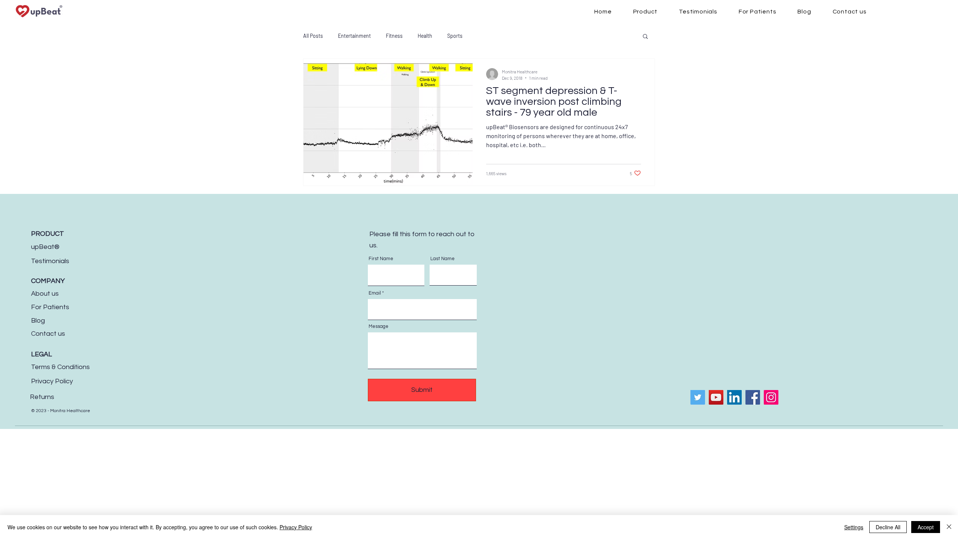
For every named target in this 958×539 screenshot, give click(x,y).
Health (425, 36)
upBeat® (45, 246)
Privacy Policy (52, 381)
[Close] (949, 527)
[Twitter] (697, 397)
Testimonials (50, 261)
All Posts (313, 36)
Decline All (888, 527)
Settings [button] (853, 527)
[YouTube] (716, 397)
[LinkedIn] (734, 397)
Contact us (48, 333)
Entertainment (354, 36)
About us (45, 293)
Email (375, 293)
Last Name (442, 258)
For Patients (50, 307)
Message (378, 326)
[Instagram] (771, 397)
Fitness (394, 36)
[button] (645, 37)
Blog (38, 320)
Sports (455, 36)
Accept (926, 527)
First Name (381, 258)
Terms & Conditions (60, 367)
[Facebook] (752, 397)
